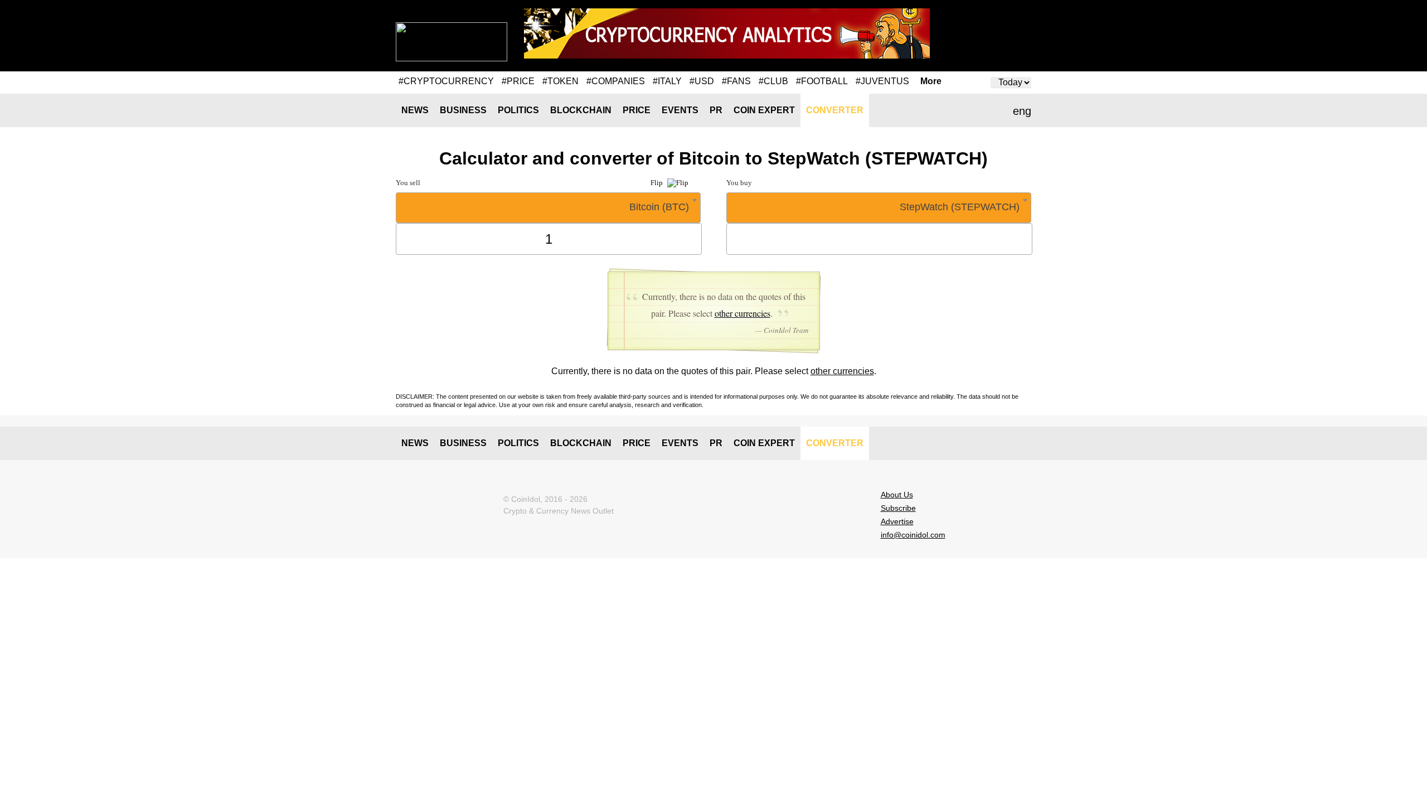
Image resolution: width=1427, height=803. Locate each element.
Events (680, 110)
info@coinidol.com (913, 534)
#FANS (736, 81)
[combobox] (548, 207)
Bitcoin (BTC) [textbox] (659, 206)
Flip (657, 182)
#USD (702, 81)
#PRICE (518, 81)
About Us (897, 494)
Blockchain (580, 110)
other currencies (742, 313)
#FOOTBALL (822, 81)
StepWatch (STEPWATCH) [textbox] (960, 206)
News (415, 110)
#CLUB (773, 81)
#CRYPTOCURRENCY (446, 81)
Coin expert (764, 110)
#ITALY (667, 81)
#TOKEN (560, 81)
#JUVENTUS (882, 81)
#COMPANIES (615, 81)
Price (637, 110)
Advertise (897, 521)
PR (716, 110)
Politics (518, 110)
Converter (834, 110)
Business (463, 110)
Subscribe (898, 508)
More (930, 81)
